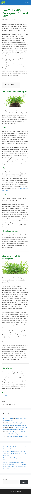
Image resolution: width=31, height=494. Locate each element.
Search (5, 479)
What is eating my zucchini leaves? (18, 436)
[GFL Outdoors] (4, 2)
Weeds (13, 404)
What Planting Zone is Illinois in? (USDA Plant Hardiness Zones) (15, 424)
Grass (5, 402)
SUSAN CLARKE (8, 418)
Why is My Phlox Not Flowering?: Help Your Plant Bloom (15, 428)
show (16, 84)
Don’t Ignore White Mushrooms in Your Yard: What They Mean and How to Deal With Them (14, 453)
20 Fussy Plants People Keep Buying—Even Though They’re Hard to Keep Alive (14, 463)
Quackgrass (7, 404)
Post (6, 395)
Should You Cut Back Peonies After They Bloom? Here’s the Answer (14, 468)
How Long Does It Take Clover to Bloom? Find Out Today (15, 433)
